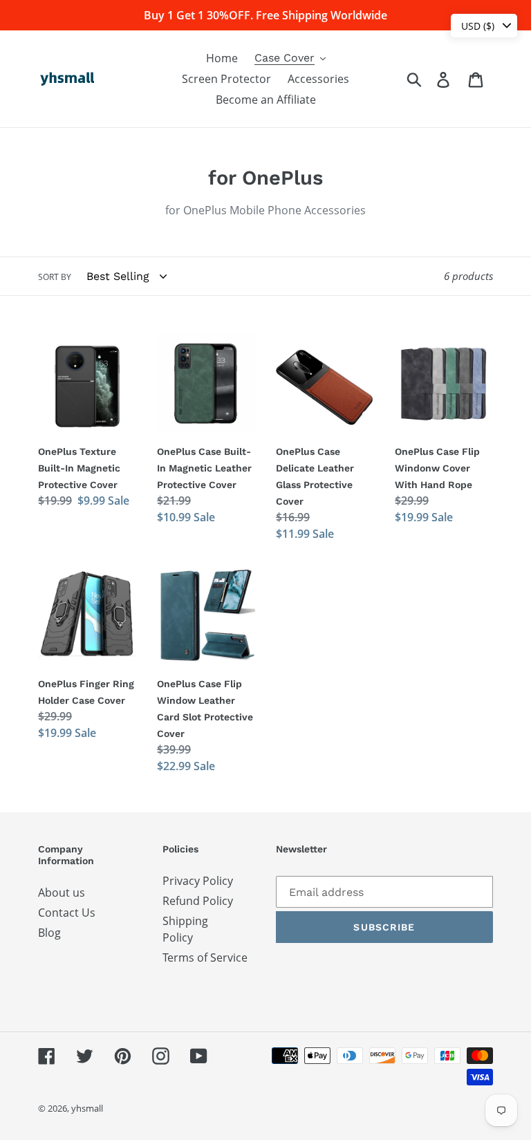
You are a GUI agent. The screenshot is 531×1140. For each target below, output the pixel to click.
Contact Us (66, 912)
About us (61, 892)
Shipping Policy (185, 929)
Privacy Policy (197, 880)
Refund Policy (197, 900)
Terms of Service (205, 957)
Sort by (54, 277)
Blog (49, 932)
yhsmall (87, 1108)
